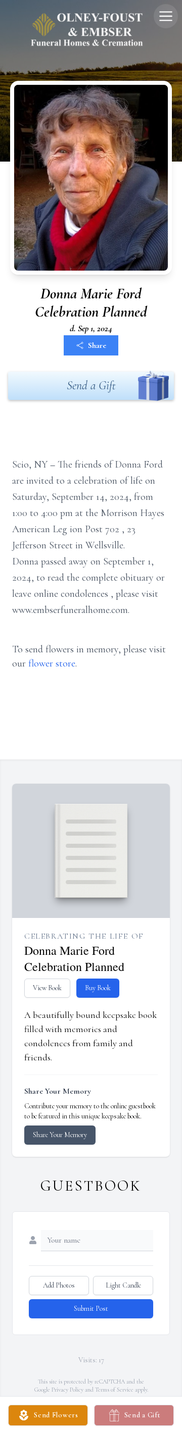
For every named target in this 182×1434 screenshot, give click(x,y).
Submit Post (91, 1308)
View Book (47, 988)
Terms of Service (114, 1389)
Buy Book (98, 988)
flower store (51, 663)
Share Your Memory (60, 1135)
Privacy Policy (67, 1389)
